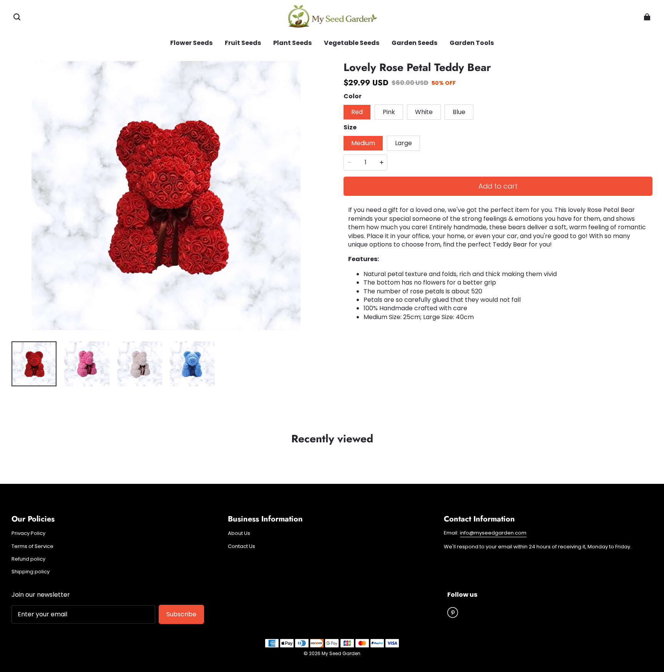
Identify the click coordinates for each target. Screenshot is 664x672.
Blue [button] (459, 112)
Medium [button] (363, 143)
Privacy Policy (28, 533)
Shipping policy (31, 571)
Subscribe (181, 614)
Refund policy (28, 559)
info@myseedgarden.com (493, 532)
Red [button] (357, 112)
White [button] (424, 112)
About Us (239, 533)
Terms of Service (32, 546)
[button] (17, 17)
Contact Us (241, 546)
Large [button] (403, 143)
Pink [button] (389, 112)
